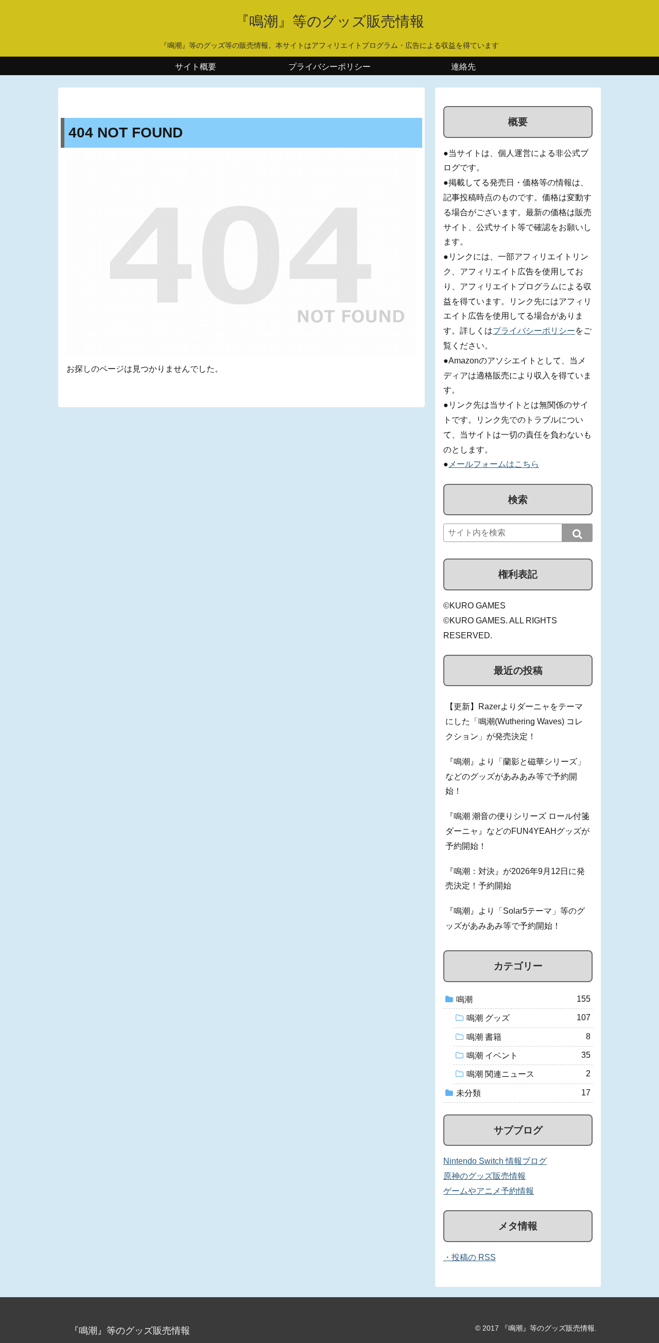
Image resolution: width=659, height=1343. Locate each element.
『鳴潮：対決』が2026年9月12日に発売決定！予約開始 (515, 879)
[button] (577, 533)
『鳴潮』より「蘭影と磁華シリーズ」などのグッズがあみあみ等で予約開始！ (515, 776)
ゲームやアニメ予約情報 (488, 1191)
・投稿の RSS (469, 1257)
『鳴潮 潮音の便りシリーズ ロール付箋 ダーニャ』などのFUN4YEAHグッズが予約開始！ (517, 831)
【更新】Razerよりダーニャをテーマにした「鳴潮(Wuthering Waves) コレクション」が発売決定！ (514, 721)
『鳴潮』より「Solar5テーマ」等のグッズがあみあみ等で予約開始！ (515, 918)
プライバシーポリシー (534, 330)
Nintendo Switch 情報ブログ (495, 1161)
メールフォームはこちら (493, 464)
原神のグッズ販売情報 (484, 1176)
